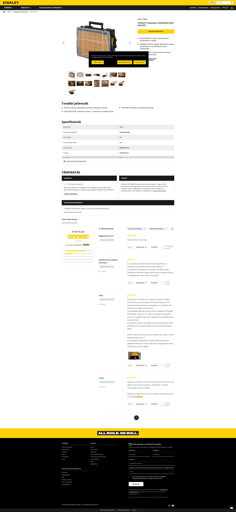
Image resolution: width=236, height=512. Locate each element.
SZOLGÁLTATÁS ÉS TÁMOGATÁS (50, 8)
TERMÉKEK (7, 8)
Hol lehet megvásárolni (156, 31)
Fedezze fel (25, 8)
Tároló (9, 11)
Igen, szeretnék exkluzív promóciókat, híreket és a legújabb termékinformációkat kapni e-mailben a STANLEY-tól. (148, 477)
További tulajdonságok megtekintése (149, 59)
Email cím (131, 459)
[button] (169, 506)
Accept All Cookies (139, 62)
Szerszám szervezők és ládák (20, 11)
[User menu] (232, 7)
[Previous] (64, 43)
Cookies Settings (97, 62)
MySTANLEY (193, 7)
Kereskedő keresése (203, 7)
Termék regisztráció (215, 7)
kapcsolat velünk (160, 191)
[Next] (130, 43)
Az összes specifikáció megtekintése (76, 161)
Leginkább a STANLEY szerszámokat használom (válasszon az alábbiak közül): (151, 468)
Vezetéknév (156, 450)
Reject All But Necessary (124, 62)
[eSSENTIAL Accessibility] (212, 2)
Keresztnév (132, 450)
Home (4, 12)
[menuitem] (8, 7)
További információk (70, 194)
